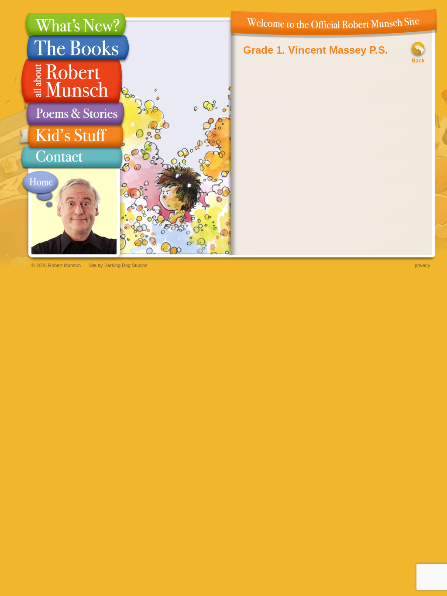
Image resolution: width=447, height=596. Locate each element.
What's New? (71, 24)
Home (40, 189)
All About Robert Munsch (71, 81)
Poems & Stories (71, 114)
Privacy (422, 265)
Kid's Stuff (71, 136)
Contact (71, 159)
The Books (71, 47)
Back (418, 61)
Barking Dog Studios (126, 265)
